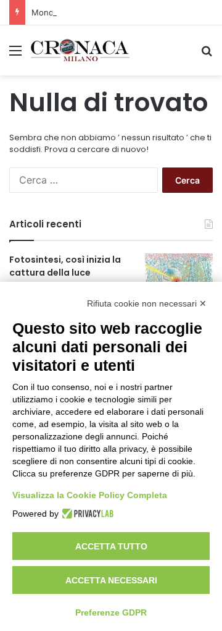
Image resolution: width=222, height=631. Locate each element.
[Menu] (15, 55)
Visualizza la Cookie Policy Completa (89, 495)
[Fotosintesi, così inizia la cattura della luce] (179, 276)
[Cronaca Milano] (80, 50)
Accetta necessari (111, 580)
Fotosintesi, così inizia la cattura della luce (65, 266)
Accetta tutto (111, 546)
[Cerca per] (206, 55)
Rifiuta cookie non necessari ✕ (147, 303)
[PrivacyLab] (86, 513)
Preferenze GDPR (111, 612)
